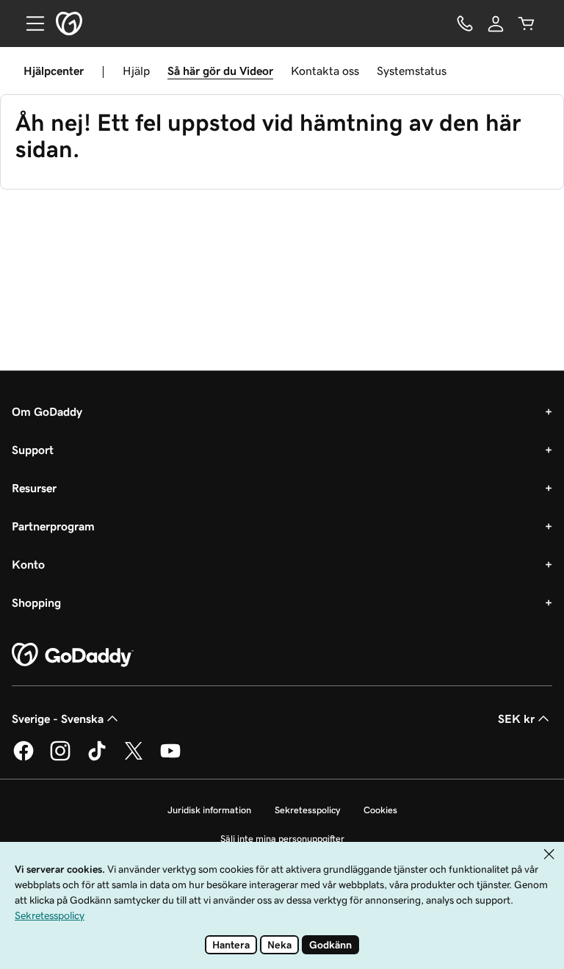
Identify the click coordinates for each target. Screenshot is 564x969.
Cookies (380, 810)
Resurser (34, 488)
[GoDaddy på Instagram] (60, 758)
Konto (28, 564)
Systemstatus (411, 70)
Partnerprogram (53, 526)
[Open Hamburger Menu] (29, 23)
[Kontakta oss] (465, 23)
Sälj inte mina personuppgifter (282, 838)
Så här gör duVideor (220, 70)
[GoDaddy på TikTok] (97, 758)
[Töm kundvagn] (526, 23)
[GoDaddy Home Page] (73, 655)
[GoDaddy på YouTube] (170, 758)
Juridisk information (209, 810)
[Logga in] (496, 23)
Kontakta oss (325, 70)
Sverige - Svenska (58, 718)
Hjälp (136, 70)
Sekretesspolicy (307, 810)
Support (33, 449)
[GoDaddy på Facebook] (23, 758)
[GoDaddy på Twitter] (133, 758)
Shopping (36, 602)
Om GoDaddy (47, 411)
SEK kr (516, 718)
